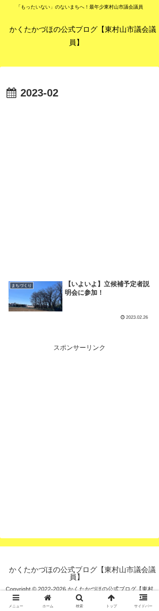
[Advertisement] (79, 186)
